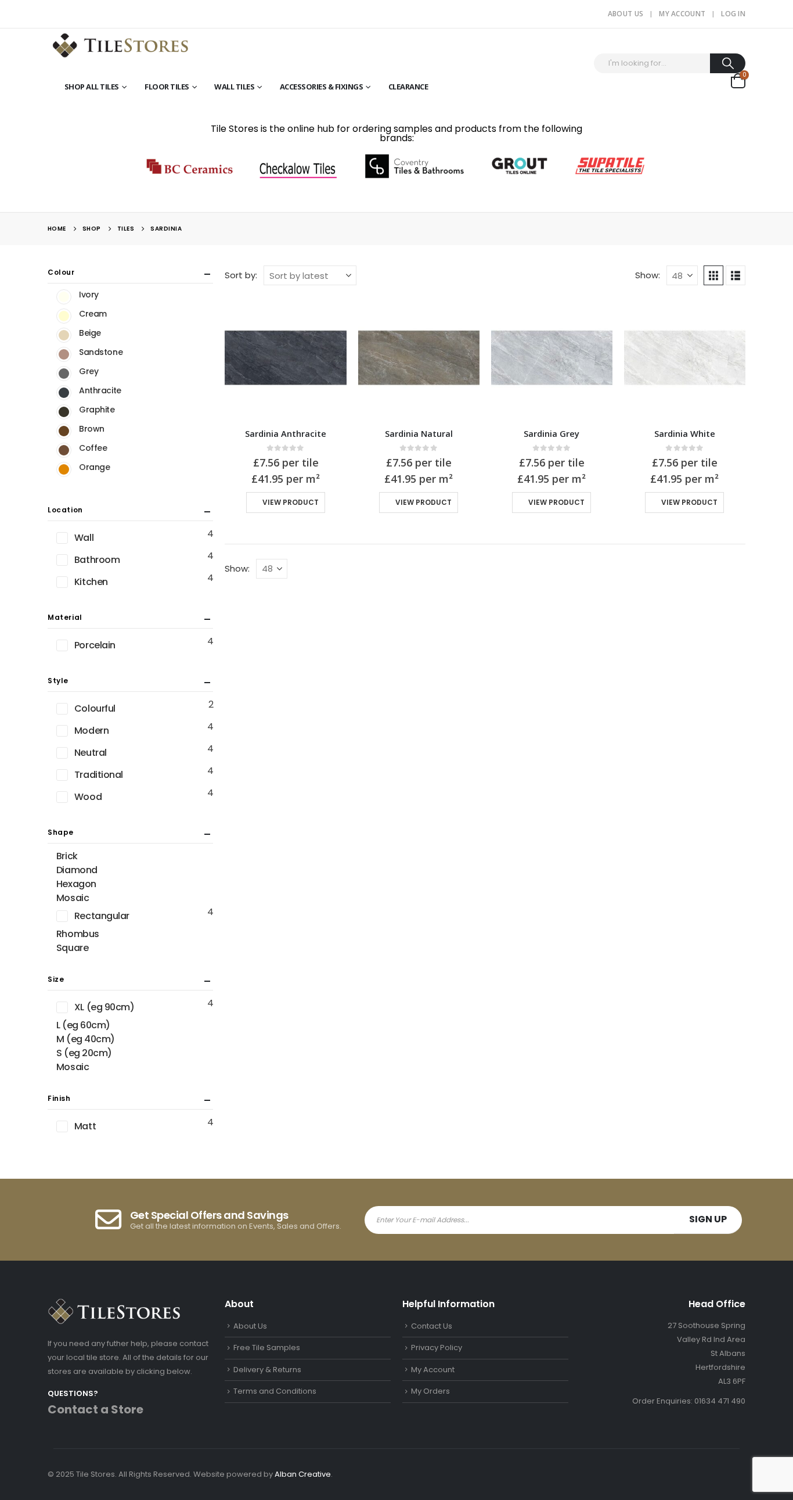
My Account (682, 14)
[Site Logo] (120, 44)
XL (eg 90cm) (104, 1007)
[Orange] (64, 469)
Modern (91, 730)
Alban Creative (303, 1474)
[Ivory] (64, 297)
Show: (647, 275)
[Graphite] (64, 412)
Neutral (90, 752)
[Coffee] (64, 450)
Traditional (98, 774)
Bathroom (97, 559)
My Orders (430, 1391)
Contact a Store (95, 1409)
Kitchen (91, 581)
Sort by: (241, 275)
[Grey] (64, 373)
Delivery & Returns (267, 1369)
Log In (733, 14)
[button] (713, 275)
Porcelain (95, 645)
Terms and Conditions (274, 1391)
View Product (290, 502)
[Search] (727, 63)
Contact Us (431, 1326)
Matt (85, 1126)
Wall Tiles (234, 86)
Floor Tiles (167, 86)
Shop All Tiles (91, 86)
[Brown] (64, 431)
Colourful (95, 708)
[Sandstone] (64, 354)
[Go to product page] (285, 357)
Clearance (408, 86)
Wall (83, 537)
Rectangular (101, 916)
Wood (88, 796)
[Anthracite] (64, 392)
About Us (625, 14)
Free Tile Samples (266, 1347)
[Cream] (64, 316)
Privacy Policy (436, 1347)
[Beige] (64, 335)
